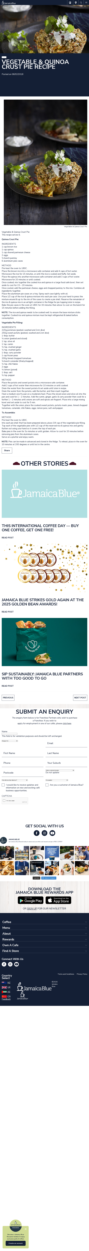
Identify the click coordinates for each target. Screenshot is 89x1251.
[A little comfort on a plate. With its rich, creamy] (67, 868)
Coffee (6, 922)
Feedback (6, 999)
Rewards (8, 939)
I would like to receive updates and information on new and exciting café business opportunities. (23, 788)
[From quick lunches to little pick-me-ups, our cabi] (22, 853)
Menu (6, 928)
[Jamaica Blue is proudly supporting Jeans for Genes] (52, 853)
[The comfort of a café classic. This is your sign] (67, 853)
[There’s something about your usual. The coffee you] (37, 868)
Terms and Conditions (66, 974)
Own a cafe (10, 945)
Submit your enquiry (44, 810)
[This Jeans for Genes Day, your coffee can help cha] (37, 853)
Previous (8, 697)
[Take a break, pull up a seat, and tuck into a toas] (52, 868)
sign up (32, 908)
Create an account (16, 1243)
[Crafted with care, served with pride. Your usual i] (22, 868)
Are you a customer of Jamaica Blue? (66, 785)
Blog (4, 7)
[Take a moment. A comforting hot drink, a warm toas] (7, 868)
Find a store (10, 951)
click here (67, 723)
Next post (80, 697)
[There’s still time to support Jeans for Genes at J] (7, 853)
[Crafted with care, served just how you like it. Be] (82, 853)
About (6, 934)
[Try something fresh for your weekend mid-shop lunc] (82, 868)
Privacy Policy (82, 974)
